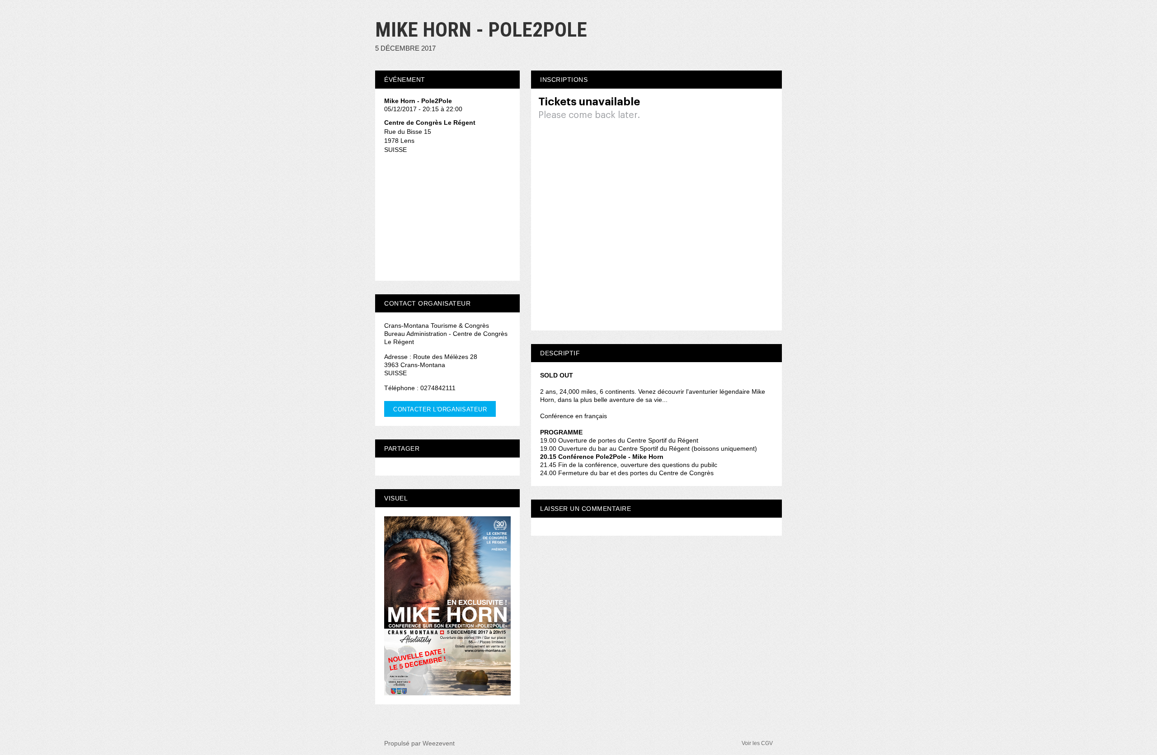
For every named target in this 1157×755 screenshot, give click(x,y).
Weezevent (439, 743)
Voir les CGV (757, 743)
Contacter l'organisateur (440, 409)
